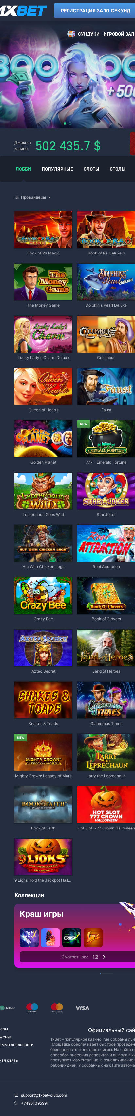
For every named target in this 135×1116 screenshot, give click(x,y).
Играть (43, 245)
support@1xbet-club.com (44, 1095)
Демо (25, 211)
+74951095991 (34, 1103)
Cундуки (89, 34)
